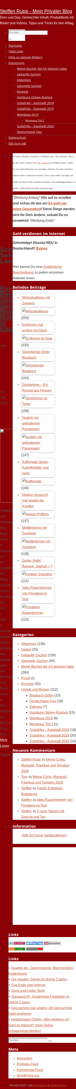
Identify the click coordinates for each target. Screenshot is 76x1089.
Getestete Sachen (34, 661)
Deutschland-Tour (43, 701)
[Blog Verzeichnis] (16, 949)
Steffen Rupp (31, 759)
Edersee (36, 707)
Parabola (40, 1085)
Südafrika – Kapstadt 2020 (49, 741)
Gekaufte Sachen (34, 655)
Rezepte (27, 684)
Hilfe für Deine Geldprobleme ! (44, 835)
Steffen (26, 788)
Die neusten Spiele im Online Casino (39, 979)
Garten (26, 649)
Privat (25, 678)
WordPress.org (28, 1075)
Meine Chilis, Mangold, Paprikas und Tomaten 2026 (45, 765)
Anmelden (24, 1058)
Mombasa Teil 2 (41, 724)
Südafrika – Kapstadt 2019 (49, 735)
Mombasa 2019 (41, 718)
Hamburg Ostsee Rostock (49, 712)
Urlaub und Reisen (35, 689)
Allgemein (28, 644)
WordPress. (58, 1085)
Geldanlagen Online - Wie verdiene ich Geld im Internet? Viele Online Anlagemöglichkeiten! (38, 1025)
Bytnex (42, 248)
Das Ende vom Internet (28, 985)
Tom (24, 777)
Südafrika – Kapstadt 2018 (49, 730)
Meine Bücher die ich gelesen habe (47, 666)
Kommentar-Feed (30, 1070)
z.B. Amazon (43, 163)
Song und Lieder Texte (28, 990)
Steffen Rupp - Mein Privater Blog (36, 11)
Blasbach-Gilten (42, 695)
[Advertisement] (38, 202)
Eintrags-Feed (27, 1064)
